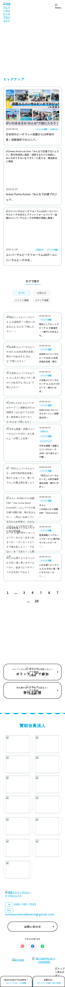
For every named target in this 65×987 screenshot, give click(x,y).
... (15, 592)
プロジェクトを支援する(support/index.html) (32, 672)
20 (37, 600)
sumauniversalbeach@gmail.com (29, 912)
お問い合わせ (32, 927)
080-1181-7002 (22, 904)
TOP (5, 58)
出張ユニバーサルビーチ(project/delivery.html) (16, 981)
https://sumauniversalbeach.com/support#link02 (32, 690)
